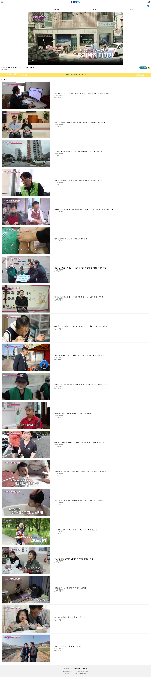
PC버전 (84, 668)
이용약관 (66, 668)
